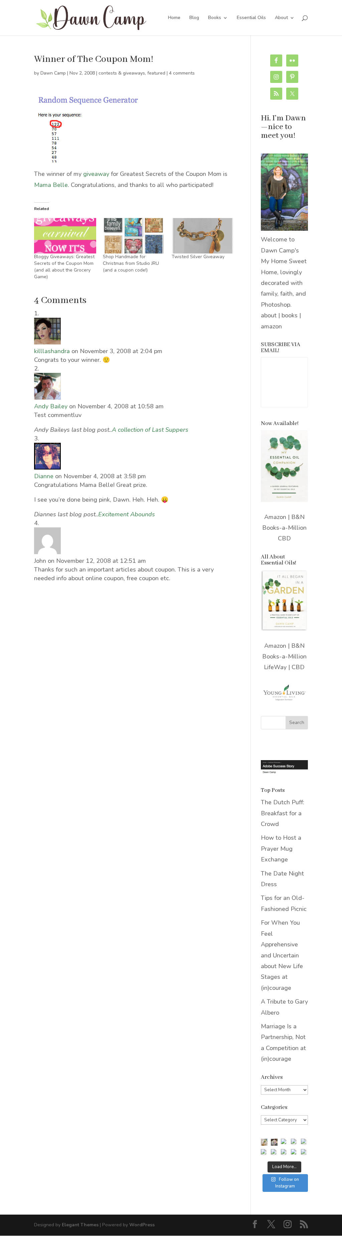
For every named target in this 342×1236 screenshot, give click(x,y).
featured (156, 73)
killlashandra (52, 351)
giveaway (96, 174)
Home (174, 18)
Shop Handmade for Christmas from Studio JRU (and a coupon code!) (131, 263)
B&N (298, 517)
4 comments (182, 73)
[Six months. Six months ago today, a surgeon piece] (274, 1152)
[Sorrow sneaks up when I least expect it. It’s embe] (284, 1142)
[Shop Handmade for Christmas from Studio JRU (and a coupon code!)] (134, 235)
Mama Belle (51, 185)
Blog (194, 18)
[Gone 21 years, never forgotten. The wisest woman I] (304, 1142)
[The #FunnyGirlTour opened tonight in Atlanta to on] (284, 1152)
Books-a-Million (284, 528)
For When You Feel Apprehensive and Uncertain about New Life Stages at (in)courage (282, 955)
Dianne (43, 476)
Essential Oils (251, 18)
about (269, 315)
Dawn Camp (53, 73)
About (281, 18)
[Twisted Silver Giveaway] (203, 235)
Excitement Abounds (126, 514)
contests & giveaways (122, 73)
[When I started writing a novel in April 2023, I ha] (294, 1152)
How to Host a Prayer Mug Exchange (281, 848)
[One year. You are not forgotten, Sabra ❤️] (274, 1142)
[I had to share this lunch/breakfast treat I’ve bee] (264, 1142)
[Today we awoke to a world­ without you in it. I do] (294, 1142)
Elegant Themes (80, 1225)
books (290, 315)
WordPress (142, 1225)
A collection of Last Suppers (150, 430)
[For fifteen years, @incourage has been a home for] (304, 1152)
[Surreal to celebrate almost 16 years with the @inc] (264, 1152)
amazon (271, 326)
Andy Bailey (50, 406)
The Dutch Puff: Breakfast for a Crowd (282, 813)
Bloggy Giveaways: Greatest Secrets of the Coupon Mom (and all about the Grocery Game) (64, 266)
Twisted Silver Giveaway (198, 256)
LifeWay (275, 667)
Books (214, 18)
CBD (284, 538)
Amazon (275, 517)
